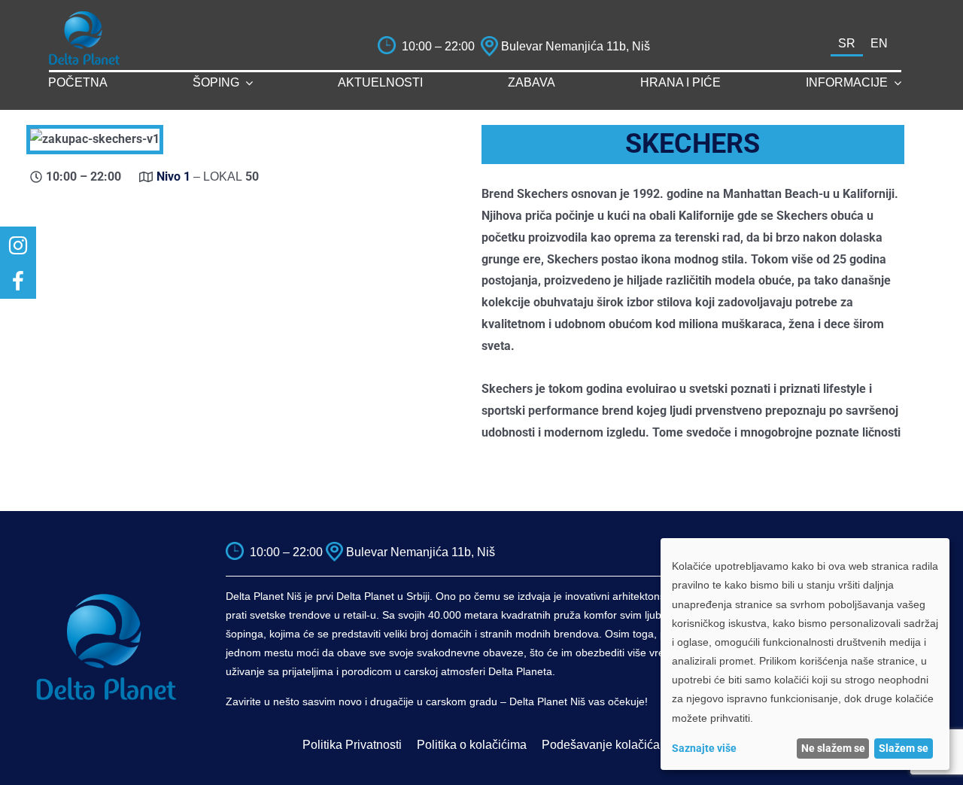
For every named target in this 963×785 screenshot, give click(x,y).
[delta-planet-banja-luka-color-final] (84, 17)
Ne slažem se (833, 748)
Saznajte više (704, 748)
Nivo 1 (173, 176)
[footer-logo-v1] (106, 598)
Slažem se (903, 748)
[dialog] (805, 654)
